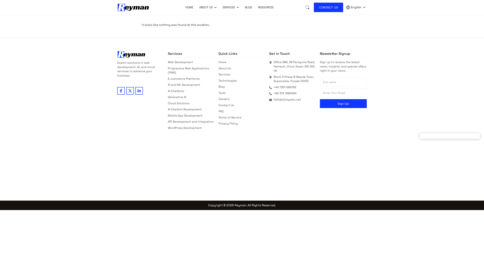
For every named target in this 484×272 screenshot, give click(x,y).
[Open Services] (238, 7)
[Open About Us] (215, 7)
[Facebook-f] (121, 91)
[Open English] (364, 7)
